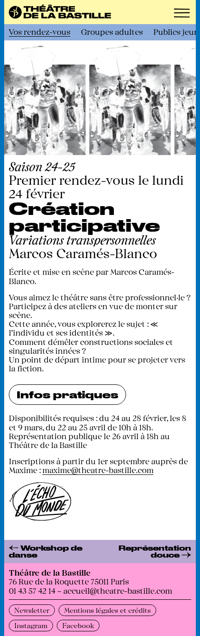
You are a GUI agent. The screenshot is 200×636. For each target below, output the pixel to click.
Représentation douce (155, 552)
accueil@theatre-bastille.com (117, 590)
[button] (182, 13)
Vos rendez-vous (39, 31)
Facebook (78, 625)
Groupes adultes (112, 31)
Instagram (30, 625)
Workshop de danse (45, 552)
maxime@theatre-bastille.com (97, 469)
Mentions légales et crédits (107, 610)
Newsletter (31, 610)
